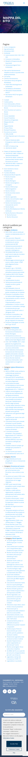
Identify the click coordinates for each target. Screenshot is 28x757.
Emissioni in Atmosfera (12, 59)
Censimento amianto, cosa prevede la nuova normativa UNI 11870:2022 (15, 617)
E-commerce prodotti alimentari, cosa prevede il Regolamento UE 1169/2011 (14, 433)
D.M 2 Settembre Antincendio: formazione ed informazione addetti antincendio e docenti (14, 352)
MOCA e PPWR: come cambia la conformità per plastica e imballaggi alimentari (15, 373)
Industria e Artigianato (11, 120)
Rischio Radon (9, 207)
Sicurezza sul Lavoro (10, 132)
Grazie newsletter (9, 116)
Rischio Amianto (10, 177)
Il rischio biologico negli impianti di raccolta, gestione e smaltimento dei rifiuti (16, 570)
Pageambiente (8, 126)
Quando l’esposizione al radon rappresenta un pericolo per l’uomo (14, 643)
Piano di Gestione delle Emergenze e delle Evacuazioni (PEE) (14, 142)
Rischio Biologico (10, 181)
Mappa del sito (8, 122)
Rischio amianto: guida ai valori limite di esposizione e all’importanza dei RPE (15, 591)
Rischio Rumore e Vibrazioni (14, 213)
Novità (13, 457)
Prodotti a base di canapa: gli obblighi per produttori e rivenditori (14, 447)
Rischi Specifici (17, 538)
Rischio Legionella (10, 197)
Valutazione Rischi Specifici (12, 175)
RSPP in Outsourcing (11, 146)
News (5, 124)
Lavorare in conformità (12, 536)
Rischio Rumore (11, 215)
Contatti (6, 100)
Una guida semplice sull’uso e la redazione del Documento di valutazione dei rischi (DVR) (14, 512)
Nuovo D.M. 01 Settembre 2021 (15, 356)
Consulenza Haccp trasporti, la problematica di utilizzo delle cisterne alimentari (14, 427)
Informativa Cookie (8, 738)
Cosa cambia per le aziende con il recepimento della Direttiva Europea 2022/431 (15, 548)
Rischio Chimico (10, 191)
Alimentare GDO (9, 51)
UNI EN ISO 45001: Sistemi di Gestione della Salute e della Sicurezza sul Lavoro (14, 159)
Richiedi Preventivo (10, 130)
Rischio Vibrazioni (12, 217)
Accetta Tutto (14, 744)
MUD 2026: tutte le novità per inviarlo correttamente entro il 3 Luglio (15, 234)
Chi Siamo (7, 76)
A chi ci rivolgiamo (9, 47)
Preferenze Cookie (14, 749)
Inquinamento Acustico (12, 280)
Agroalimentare (9, 49)
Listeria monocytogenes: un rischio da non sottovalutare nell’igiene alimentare (14, 393)
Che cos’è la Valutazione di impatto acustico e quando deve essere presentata (14, 72)
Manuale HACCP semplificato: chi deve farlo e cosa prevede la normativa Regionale (15, 379)
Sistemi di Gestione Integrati (12, 151)
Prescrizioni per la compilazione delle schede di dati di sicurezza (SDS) (16, 611)
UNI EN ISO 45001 (11, 148)
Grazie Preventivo (9, 118)
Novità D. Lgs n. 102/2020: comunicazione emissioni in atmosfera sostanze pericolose (14, 270)
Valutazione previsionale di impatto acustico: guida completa (13, 284)
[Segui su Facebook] (5, 691)
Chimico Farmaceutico (11, 78)
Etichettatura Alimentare (13, 88)
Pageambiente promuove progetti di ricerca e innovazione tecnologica (15, 461)
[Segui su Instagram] (9, 691)
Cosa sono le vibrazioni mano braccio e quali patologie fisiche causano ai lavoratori (16, 585)
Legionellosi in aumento (14, 661)
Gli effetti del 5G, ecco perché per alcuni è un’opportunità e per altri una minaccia (16, 653)
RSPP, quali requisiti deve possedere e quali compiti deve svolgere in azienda (15, 486)
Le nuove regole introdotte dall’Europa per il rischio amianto (15, 542)
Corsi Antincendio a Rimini (12, 104)
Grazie (6, 114)
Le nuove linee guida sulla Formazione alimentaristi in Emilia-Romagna (13, 332)
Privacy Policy (8, 128)
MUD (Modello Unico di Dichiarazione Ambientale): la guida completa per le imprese (14, 290)
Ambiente (7, 53)
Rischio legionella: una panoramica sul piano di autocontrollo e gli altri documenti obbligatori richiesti (14, 599)
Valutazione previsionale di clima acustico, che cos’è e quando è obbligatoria (13, 248)
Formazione (15, 328)
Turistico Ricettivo (9, 173)
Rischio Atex (9, 179)
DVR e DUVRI (9, 134)
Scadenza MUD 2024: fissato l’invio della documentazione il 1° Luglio (14, 276)
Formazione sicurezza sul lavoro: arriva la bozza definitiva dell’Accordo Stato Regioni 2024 (15, 338)
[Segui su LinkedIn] (14, 691)
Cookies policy (8, 102)
